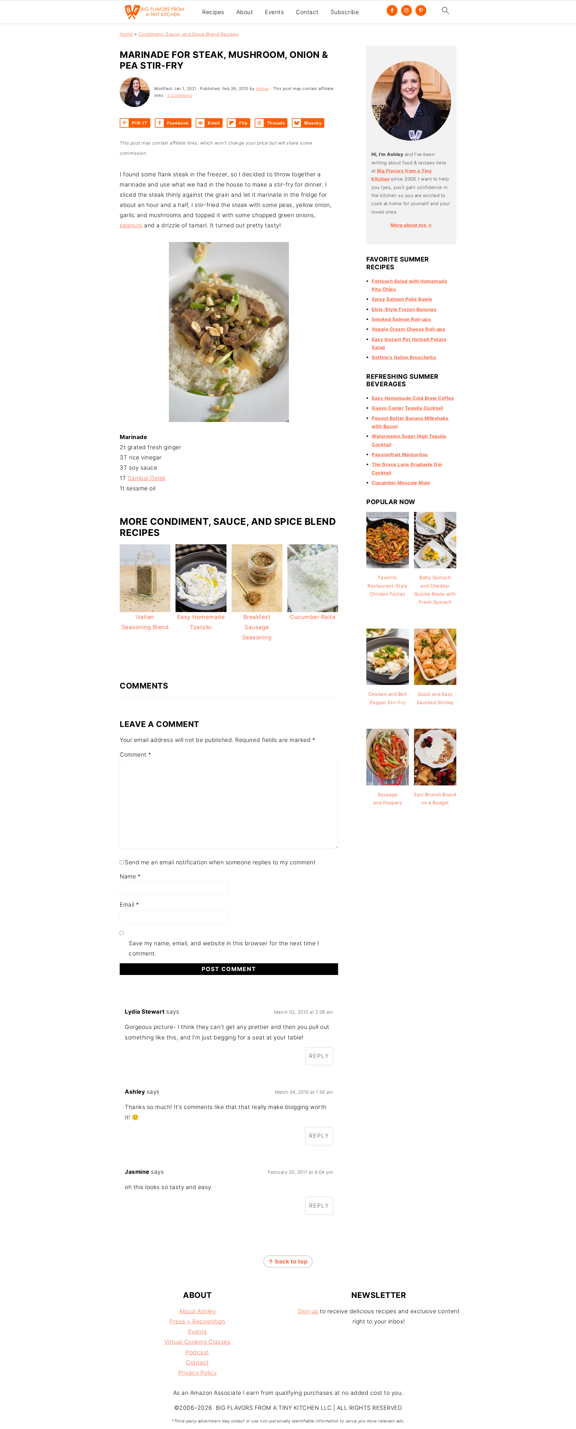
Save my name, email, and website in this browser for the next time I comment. (224, 948)
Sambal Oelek (147, 478)
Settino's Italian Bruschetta (404, 357)
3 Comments (179, 95)
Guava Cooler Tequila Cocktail (407, 408)
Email (129, 904)
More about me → (411, 225)
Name (130, 876)
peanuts (131, 225)
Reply (319, 1056)
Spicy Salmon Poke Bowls (402, 299)
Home (126, 34)
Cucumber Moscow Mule (401, 483)
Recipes (213, 12)
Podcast (197, 1352)
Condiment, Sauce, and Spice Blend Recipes (188, 34)
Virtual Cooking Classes (197, 1341)
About (244, 12)
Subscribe (345, 12)
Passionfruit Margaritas (400, 454)
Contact (307, 12)
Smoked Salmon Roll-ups (401, 319)
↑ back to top (288, 1261)
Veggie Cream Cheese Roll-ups (408, 329)
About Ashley (197, 1311)
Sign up (308, 1311)
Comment (136, 754)
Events (274, 12)
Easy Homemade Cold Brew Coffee (413, 398)
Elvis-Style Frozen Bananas (404, 309)
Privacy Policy (197, 1372)
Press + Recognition (197, 1321)
